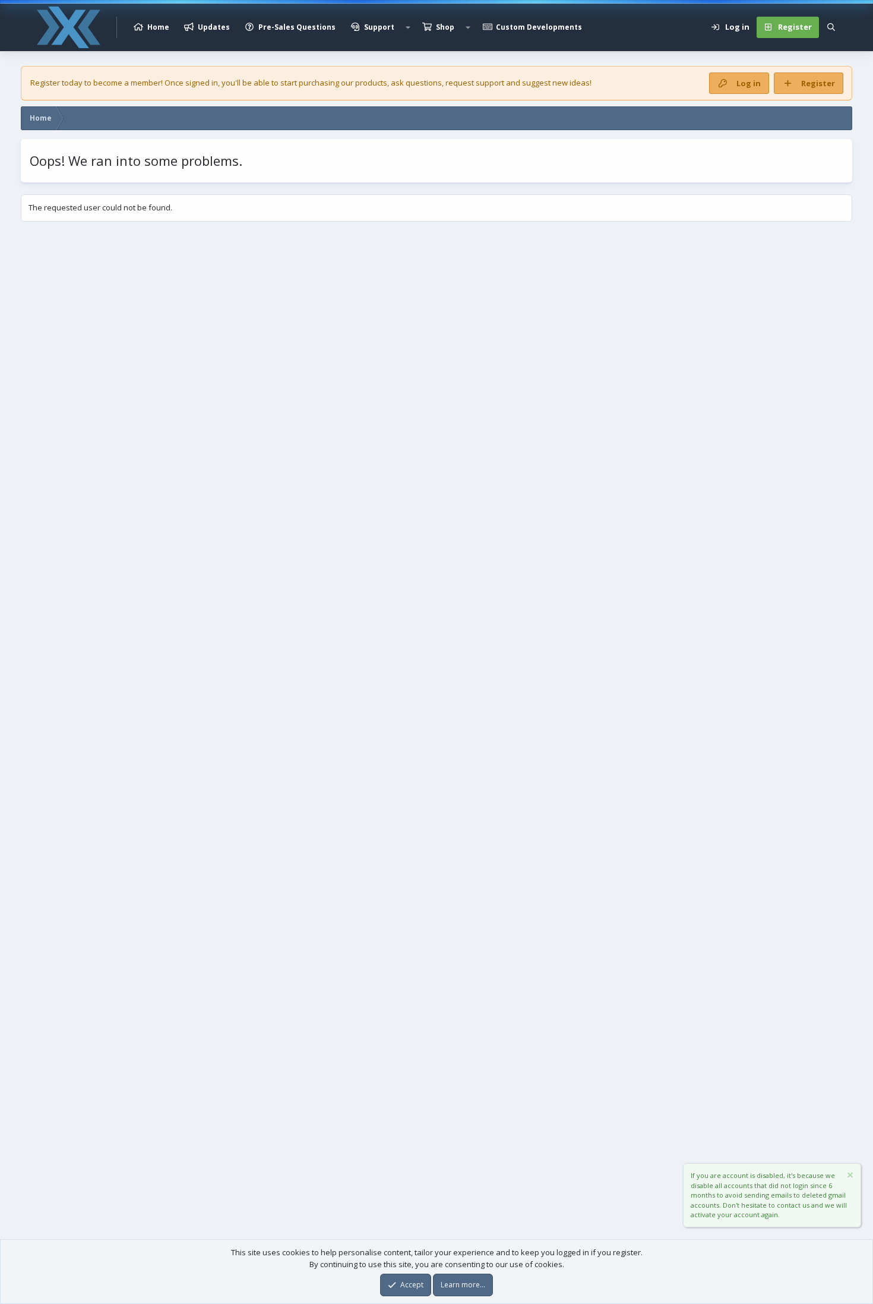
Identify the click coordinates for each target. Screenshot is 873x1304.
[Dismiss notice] (849, 1176)
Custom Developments (539, 27)
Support (379, 27)
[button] (408, 27)
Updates (214, 27)
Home (158, 27)
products (371, 82)
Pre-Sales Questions (297, 27)
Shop (445, 27)
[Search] (831, 27)
